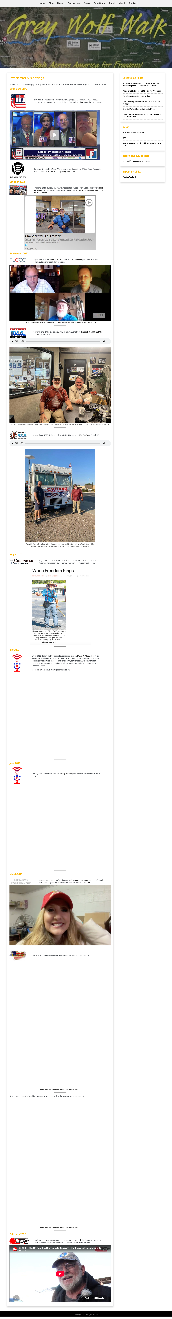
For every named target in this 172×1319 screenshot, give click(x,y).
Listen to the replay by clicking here (62, 172)
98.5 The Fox (84, 435)
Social (111, 3)
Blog (51, 3)
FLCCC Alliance (55, 259)
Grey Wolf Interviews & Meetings (136, 161)
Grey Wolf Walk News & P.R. (134, 133)
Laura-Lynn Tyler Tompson (84, 880)
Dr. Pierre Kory (77, 259)
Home (42, 3)
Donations (99, 3)
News (87, 3)
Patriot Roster (129, 177)
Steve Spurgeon (88, 883)
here (82, 102)
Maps (60, 3)
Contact (133, 3)
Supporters (74, 3)
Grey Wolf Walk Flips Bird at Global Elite (139, 109)
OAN (124, 138)
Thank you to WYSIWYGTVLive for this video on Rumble (60, 1089)
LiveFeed (77, 1240)
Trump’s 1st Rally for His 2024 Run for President (142, 91)
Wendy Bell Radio (83, 656)
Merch (122, 3)
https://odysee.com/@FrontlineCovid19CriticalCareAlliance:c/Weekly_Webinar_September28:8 (60, 322)
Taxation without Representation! (136, 96)
